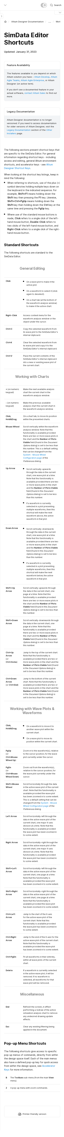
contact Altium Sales (34, 93)
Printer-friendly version (34, 1114)
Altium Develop (42, 77)
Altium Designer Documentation (27, 21)
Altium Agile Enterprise (32, 80)
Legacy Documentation (19, 130)
